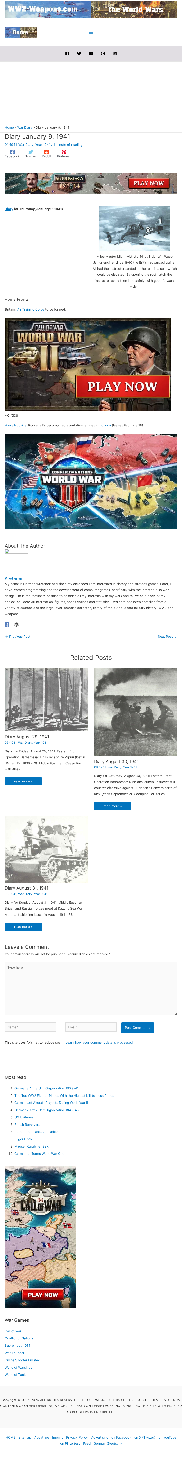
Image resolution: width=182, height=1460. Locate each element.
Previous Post (17, 636)
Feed (87, 1443)
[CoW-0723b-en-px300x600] (40, 1236)
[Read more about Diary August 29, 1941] (46, 699)
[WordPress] (16, 624)
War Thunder (14, 1353)
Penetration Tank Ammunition (36, 1132)
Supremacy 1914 (17, 1345)
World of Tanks (16, 1374)
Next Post (167, 636)
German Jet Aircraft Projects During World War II (51, 1103)
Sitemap (24, 1437)
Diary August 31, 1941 (26, 887)
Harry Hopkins (15, 425)
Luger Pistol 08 (25, 1139)
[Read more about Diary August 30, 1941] (135, 711)
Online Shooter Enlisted (22, 1360)
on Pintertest (70, 1443)
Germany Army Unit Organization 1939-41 (46, 1088)
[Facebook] (67, 53)
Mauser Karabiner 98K (31, 1146)
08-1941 (10, 742)
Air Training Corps (30, 309)
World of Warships (18, 1367)
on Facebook (121, 1437)
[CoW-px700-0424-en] (88, 364)
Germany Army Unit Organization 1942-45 (46, 1110)
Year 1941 (42, 145)
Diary (9, 209)
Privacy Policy (77, 1437)
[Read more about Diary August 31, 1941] (46, 849)
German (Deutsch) (108, 1443)
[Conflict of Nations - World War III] (91, 481)
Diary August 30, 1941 (116, 761)
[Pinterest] (102, 53)
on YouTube (167, 1437)
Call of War (13, 1331)
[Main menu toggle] (91, 32)
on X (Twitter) (144, 1437)
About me (41, 1437)
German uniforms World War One (39, 1154)
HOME (10, 1437)
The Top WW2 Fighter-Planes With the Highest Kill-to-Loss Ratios (64, 1095)
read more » (23, 781)
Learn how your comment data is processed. (99, 1042)
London (105, 425)
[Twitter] (79, 53)
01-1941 (11, 145)
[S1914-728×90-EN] (91, 183)
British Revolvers (27, 1125)
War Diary (25, 145)
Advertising (99, 1437)
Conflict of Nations (19, 1338)
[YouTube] (91, 53)
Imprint (57, 1437)
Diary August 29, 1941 (27, 736)
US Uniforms (24, 1117)
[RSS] (114, 53)
